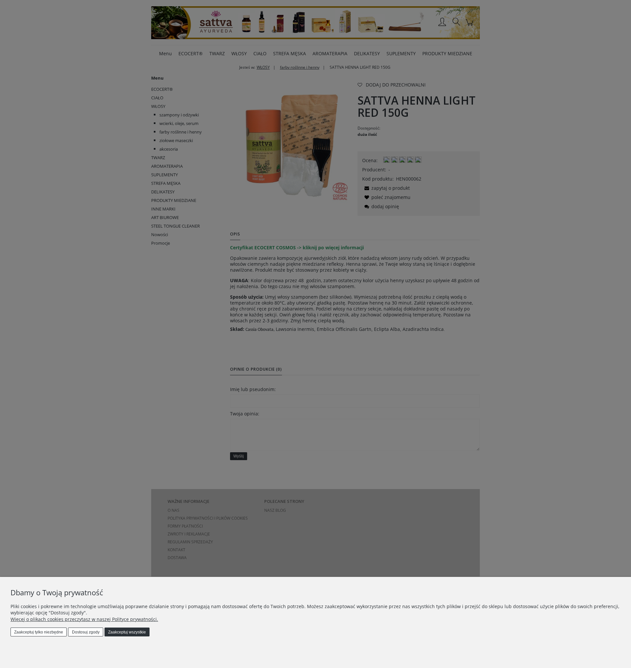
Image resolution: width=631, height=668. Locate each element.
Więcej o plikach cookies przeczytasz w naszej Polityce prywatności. (84, 619)
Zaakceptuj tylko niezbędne (38, 632)
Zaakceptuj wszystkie (127, 632)
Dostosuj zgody (86, 632)
